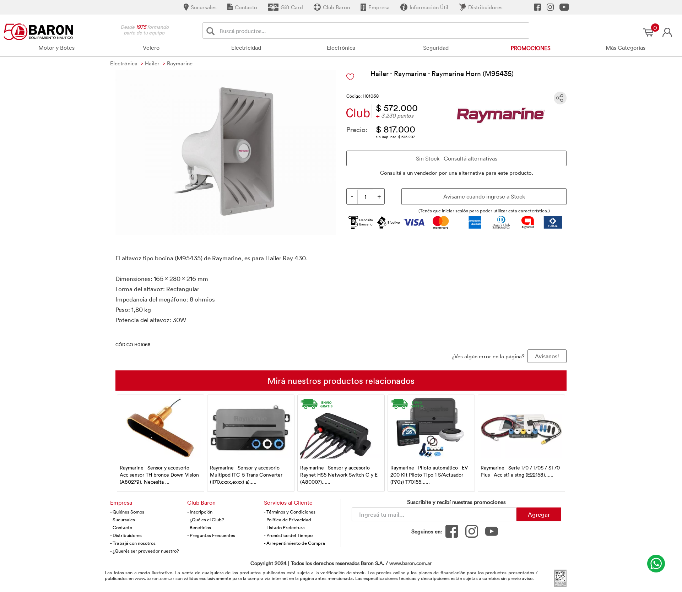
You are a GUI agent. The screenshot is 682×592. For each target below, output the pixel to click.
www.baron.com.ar (410, 563)
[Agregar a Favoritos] (350, 77)
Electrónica (341, 47)
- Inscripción (199, 512)
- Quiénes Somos (127, 512)
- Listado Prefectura (284, 527)
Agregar (539, 514)
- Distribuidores (126, 535)
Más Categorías (625, 47)
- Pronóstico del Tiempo (288, 535)
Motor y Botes (56, 47)
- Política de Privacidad (287, 519)
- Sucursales (122, 519)
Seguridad (436, 47)
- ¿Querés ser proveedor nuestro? (144, 551)
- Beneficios (199, 527)
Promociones (531, 47)
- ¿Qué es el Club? (205, 519)
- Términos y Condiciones (289, 512)
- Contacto (121, 527)
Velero (151, 47)
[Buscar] (211, 31)
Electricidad (246, 47)
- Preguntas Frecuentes (211, 535)
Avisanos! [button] (547, 356)
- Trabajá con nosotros (133, 543)
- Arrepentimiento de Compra (294, 543)
